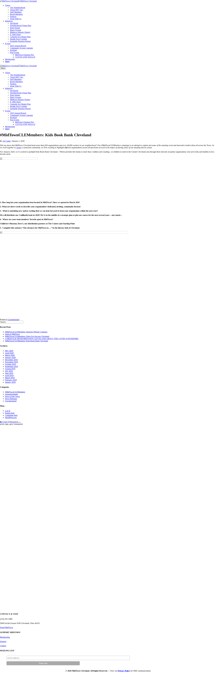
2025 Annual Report (18, 46)
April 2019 (9, 375)
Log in (7, 411)
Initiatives (9, 21)
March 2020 (10, 355)
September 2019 (11, 366)
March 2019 (10, 378)
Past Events (14, 52)
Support (3, 641)
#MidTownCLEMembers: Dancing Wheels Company (26, 332)
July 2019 (9, 371)
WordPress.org (11, 417)
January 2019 (10, 382)
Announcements (11, 394)
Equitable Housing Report (20, 41)
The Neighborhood (17, 7)
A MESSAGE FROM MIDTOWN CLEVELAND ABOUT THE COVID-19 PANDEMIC (42, 339)
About (7, 5)
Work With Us (15, 19)
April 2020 (9, 353)
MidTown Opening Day (24, 55)
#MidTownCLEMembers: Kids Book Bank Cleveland (26, 341)
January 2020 (10, 357)
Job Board (14, 23)
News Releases (11, 399)
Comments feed (11, 415)
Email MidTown (6, 627)
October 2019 (10, 364)
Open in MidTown (12, 334)
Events (7, 43)
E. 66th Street (15, 34)
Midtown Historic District (20, 32)
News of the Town (12, 396)
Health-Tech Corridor (18, 39)
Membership (10, 59)
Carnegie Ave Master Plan (20, 37)
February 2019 (11, 380)
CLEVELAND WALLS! (25, 57)
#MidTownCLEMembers (15, 392)
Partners (13, 16)
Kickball (13, 50)
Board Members (16, 14)
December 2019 (11, 360)
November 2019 (11, 362)
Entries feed (9, 413)
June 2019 (9, 373)
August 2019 (10, 369)
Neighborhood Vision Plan (20, 25)
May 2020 (9, 351)
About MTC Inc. (16, 10)
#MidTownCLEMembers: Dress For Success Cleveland (27, 336)
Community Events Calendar (21, 48)
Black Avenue (15, 30)
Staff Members (16, 12)
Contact (3, 646)
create (18, 147)
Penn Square (15, 28)
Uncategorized (13, 319)
